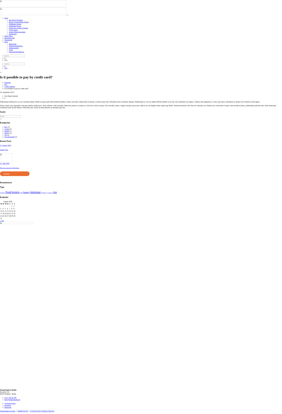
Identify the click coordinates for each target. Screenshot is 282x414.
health (21, 192)
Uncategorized (9, 137)
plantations (44, 192)
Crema (6, 129)
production (50, 192)
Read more (7, 173)
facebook (7, 405)
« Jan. (2, 221)
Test (5, 60)
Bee (5, 127)
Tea (5, 135)
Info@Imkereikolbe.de (12, 400)
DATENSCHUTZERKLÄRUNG (42, 411)
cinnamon (2, 192)
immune (35, 192)
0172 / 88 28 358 (10, 398)
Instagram (7, 407)
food (9, 192)
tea (55, 192)
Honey (6, 133)
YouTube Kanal (9, 403)
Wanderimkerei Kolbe (7, 411)
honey (26, 192)
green (15, 192)
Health (6, 131)
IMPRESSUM (23, 411)
